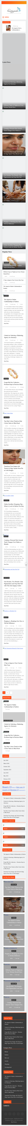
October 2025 (7, 766)
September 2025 (7, 769)
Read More (6, 323)
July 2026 (6, 760)
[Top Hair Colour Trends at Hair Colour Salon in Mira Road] (8, 415)
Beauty (6, 536)
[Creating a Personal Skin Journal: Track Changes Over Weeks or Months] (6, 997)
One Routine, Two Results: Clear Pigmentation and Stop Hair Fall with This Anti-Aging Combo (13, 177)
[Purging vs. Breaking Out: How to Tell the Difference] (9, 614)
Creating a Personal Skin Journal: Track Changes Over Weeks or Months (13, 130)
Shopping (6, 500)
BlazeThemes (14, 1122)
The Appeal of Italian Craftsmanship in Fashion (17, 29)
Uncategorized (8, 720)
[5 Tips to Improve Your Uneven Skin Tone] (13, 654)
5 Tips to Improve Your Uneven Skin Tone (13, 280)
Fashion (6, 295)
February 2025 (7, 779)
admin (6, 276)
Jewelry (6, 262)
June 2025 (6, 772)
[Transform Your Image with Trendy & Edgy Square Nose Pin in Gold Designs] (14, 456)
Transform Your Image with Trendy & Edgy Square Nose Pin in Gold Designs (13, 154)
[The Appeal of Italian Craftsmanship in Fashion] (8, 28)
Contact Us (6, 1105)
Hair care (6, 417)
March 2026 (6, 763)
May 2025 (6, 775)
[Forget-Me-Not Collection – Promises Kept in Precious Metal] (14, 372)
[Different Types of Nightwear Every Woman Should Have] (7, 964)
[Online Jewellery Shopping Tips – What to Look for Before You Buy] (8, 498)
